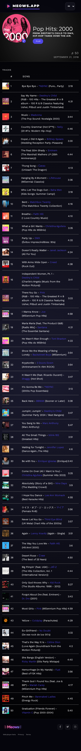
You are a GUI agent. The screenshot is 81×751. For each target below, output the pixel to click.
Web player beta (9, 734)
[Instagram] (75, 727)
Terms (28, 734)
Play (38, 41)
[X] (67, 727)
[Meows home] (28, 727)
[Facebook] (60, 727)
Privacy (21, 734)
